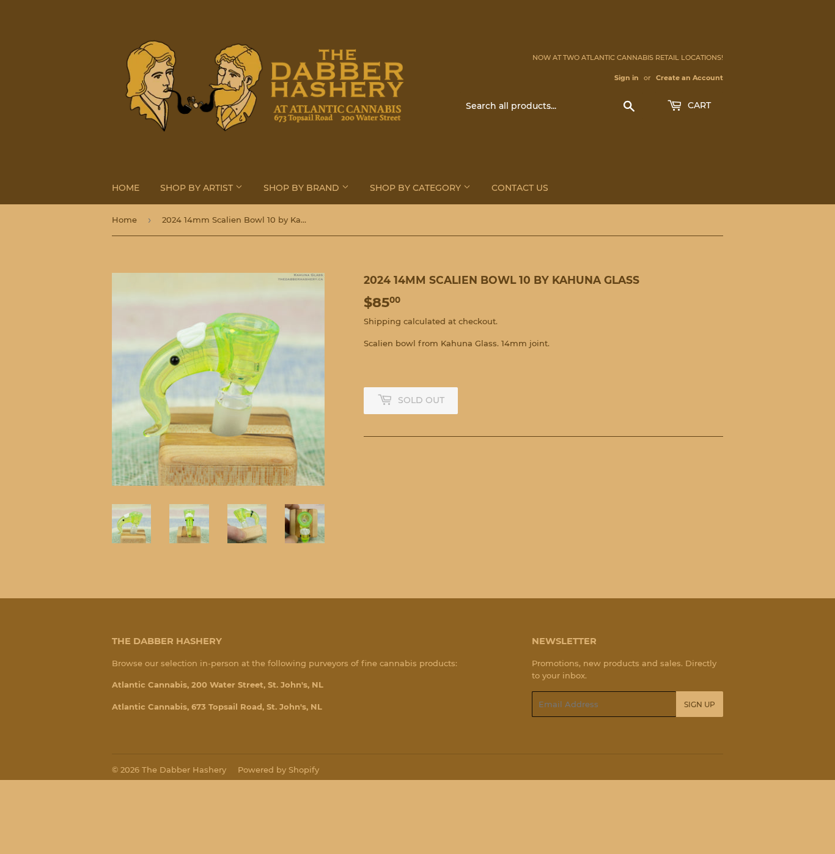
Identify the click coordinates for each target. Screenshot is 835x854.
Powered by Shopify (278, 769)
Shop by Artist (197, 187)
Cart (698, 105)
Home (125, 187)
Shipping (382, 321)
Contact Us (519, 187)
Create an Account (689, 77)
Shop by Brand (302, 187)
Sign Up (699, 704)
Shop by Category (416, 187)
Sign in (626, 77)
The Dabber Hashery (184, 769)
